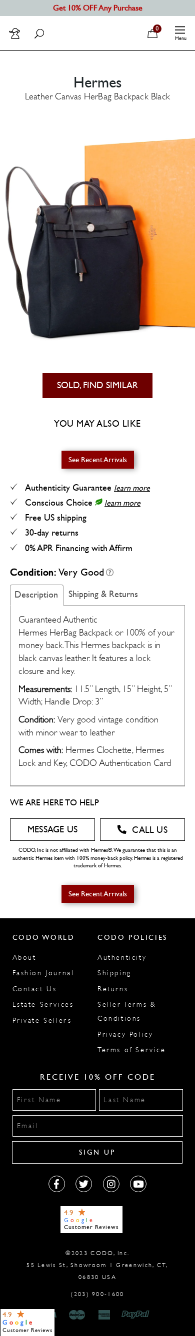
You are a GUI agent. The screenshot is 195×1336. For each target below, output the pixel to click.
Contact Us (34, 989)
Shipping (115, 973)
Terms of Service (132, 1050)
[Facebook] (56, 1184)
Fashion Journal (43, 973)
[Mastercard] (77, 1315)
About (24, 957)
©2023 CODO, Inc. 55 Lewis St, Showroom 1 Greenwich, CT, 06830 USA (97, 1265)
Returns (113, 989)
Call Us (149, 830)
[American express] (105, 1315)
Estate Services (43, 1004)
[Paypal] (137, 1315)
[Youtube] (138, 1184)
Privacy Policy (125, 1034)
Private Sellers (42, 1020)
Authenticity (122, 957)
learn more (132, 488)
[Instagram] (111, 1184)
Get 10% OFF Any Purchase (97, 7)
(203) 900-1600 (97, 1294)
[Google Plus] (84, 1184)
